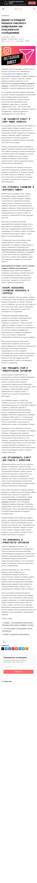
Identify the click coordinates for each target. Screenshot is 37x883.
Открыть (32, 3)
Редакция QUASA (10, 41)
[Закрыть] (2, 3)
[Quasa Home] (18, 9)
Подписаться (18, 671)
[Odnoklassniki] (26, 648)
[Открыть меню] (3, 9)
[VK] (23, 648)
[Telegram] (20, 648)
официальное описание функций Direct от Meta (17, 250)
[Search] (34, 8)
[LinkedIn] (9, 648)
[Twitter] (2, 648)
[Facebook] (6, 648)
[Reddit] (16, 648)
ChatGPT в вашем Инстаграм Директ (16, 634)
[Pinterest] (13, 648)
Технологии (5, 15)
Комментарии (7, 681)
